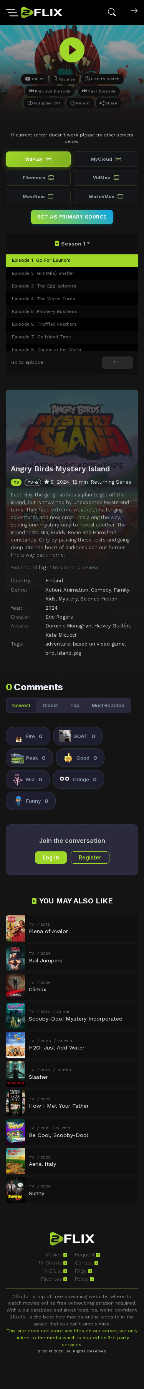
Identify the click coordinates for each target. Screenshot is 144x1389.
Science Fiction (99, 599)
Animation (75, 590)
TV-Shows (50, 1263)
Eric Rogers (59, 617)
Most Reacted (108, 705)
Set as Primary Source (72, 217)
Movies (54, 1255)
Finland (54, 581)
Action (53, 590)
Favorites (52, 1279)
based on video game (99, 644)
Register (90, 857)
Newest (21, 705)
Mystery (68, 599)
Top (74, 705)
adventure (57, 644)
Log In (51, 857)
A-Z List (53, 1271)
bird (50, 653)
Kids (50, 599)
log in (45, 567)
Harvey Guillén (112, 626)
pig (77, 653)
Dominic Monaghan (68, 626)
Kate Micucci (60, 635)
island (64, 653)
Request (85, 1255)
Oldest (50, 705)
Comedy (101, 590)
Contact (84, 1263)
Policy (82, 1279)
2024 (51, 608)
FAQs (81, 1271)
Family (121, 590)
